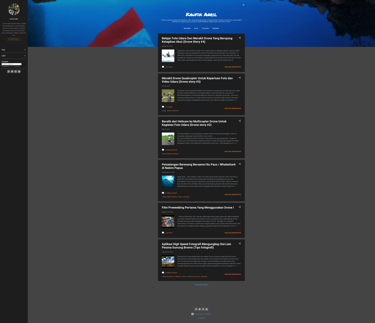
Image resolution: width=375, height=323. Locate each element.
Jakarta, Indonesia (173, 110)
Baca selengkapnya (233, 67)
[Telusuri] (243, 5)
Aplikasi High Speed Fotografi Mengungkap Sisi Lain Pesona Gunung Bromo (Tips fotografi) (196, 245)
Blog (196, 28)
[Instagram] (203, 309)
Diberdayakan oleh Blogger (202, 314)
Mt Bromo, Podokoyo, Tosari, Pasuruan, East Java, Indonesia (187, 276)
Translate (17, 66)
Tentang (205, 28)
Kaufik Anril (201, 14)
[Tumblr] (206, 309)
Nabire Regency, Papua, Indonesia (178, 197)
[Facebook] (196, 309)
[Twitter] (199, 309)
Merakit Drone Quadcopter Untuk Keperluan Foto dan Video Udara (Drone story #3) (197, 79)
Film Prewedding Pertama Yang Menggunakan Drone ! (198, 207)
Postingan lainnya (201, 285)
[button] (240, 38)
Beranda (187, 28)
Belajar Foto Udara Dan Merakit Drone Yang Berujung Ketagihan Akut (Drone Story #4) (197, 40)
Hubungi (215, 28)
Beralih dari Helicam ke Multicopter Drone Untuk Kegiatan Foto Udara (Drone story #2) (194, 123)
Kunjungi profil (13, 39)
